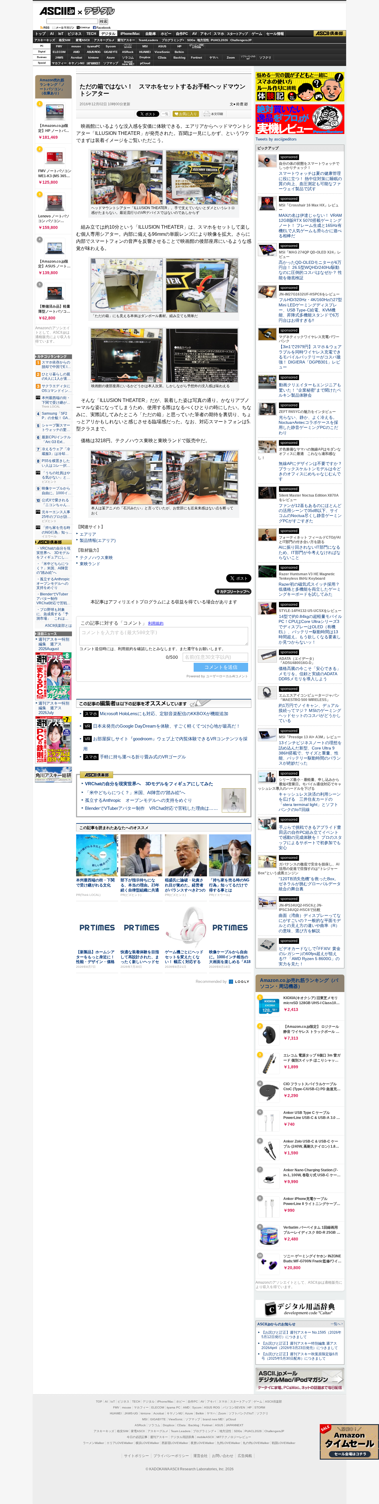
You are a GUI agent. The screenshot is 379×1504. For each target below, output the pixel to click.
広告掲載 (245, 1456)
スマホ (218, 34)
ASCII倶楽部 (330, 33)
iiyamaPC (93, 46)
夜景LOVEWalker (202, 1443)
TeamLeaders (148, 40)
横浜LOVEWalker (147, 1443)
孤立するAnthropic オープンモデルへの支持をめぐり (138, 800)
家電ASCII (83, 40)
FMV (59, 46)
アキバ (205, 34)
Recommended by (212, 981)
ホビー (166, 34)
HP (179, 46)
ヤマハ (213, 57)
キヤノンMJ (76, 63)
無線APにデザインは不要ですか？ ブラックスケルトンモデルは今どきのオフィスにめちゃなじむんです (312, 471)
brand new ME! (213, 1419)
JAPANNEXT (93, 63)
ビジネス (75, 34)
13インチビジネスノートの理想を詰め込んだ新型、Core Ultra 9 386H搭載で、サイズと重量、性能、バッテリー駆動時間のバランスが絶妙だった (310, 752)
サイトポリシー (136, 1456)
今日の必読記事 (137, 1437)
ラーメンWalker (93, 1443)
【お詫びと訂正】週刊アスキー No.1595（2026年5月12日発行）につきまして (301, 1334)
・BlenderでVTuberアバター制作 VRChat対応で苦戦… (53, 598)
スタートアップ (237, 33)
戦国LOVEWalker (283, 1443)
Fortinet (196, 57)
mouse (76, 46)
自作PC (182, 34)
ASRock (128, 52)
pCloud (145, 63)
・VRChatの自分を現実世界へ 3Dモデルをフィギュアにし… (53, 552)
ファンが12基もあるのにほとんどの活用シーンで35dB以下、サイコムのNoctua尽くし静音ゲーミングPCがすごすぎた (310, 513)
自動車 (150, 34)
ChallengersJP (241, 40)
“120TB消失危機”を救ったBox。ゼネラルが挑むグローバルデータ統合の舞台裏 (310, 883)
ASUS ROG (93, 52)
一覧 (165, 114)
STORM (259, 1407)
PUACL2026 (219, 40)
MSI (145, 46)
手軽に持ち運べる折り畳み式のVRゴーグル (143, 756)
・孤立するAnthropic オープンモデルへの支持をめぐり (53, 583)
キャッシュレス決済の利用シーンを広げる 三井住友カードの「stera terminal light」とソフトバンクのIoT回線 (310, 802)
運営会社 (200, 1456)
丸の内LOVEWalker (256, 1443)
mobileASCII (205, 1437)
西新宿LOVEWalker (175, 1443)
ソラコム (128, 57)
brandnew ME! (128, 63)
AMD (76, 52)
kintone (93, 57)
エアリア (88, 534)
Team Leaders (180, 1431)
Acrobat (76, 57)
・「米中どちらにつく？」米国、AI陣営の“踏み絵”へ (52, 568)
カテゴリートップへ (233, 592)
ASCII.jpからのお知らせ (276, 1324)
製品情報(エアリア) (98, 540)
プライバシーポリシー (171, 1456)
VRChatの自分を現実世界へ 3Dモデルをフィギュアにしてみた (149, 783)
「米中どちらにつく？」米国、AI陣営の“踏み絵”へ (135, 792)
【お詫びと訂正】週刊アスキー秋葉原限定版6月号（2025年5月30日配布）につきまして (299, 1356)
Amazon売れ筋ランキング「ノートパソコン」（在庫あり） (52, 86)
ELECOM (59, 52)
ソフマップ (110, 63)
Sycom (111, 46)
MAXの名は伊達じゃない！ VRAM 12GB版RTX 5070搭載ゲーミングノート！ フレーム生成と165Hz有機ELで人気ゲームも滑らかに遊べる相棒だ (310, 225)
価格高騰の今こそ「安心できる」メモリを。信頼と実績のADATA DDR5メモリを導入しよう (310, 673)
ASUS (162, 46)
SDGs (191, 40)
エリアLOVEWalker (120, 1443)
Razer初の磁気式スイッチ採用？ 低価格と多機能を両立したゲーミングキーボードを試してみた (311, 589)
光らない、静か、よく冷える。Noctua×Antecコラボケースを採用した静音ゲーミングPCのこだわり (308, 425)
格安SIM (64, 40)
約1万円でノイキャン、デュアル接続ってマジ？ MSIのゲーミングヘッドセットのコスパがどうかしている (310, 713)
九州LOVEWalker (228, 1443)
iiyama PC (173, 1407)
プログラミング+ (173, 40)
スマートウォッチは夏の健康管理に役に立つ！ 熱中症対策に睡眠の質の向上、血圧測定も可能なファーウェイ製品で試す (310, 181)
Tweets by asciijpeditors (276, 139)
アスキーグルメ (104, 40)
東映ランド (90, 563)
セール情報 (275, 34)
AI (52, 34)
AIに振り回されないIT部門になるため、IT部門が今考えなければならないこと (310, 552)
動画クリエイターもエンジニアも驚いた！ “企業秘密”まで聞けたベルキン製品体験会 (310, 390)
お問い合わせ (222, 1456)
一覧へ (336, 1324)
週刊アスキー (126, 40)
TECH (91, 34)
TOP (99, 1401)
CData (162, 57)
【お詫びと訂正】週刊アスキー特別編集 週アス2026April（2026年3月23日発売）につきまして (299, 1345)
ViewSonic (162, 52)
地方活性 (203, 40)
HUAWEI (145, 52)
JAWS (59, 57)
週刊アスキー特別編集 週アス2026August (53, 644)
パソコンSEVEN (128, 46)
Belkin (179, 52)
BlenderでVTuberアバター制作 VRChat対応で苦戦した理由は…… (151, 808)
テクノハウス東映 (96, 557)
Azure (111, 57)
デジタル (96, 10)
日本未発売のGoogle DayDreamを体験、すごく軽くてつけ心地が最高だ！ (166, 725)
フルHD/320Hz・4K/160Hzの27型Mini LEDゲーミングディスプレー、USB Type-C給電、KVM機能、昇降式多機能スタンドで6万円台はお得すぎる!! (310, 309)
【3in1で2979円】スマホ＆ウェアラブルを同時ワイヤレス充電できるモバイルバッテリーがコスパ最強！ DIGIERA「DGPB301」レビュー (310, 356)
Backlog (179, 57)
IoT (60, 34)
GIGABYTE (110, 52)
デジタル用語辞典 (182, 1437)
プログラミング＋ (205, 1431)
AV (194, 34)
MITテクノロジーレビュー (233, 1437)
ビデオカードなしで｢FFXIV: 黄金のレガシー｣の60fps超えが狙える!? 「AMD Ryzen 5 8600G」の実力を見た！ (310, 956)
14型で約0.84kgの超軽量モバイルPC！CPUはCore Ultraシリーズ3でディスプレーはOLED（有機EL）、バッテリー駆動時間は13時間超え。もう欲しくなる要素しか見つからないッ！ (310, 629)
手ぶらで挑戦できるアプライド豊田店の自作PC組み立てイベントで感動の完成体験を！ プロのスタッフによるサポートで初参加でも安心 (310, 837)
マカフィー (59, 63)
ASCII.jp (57, 11)
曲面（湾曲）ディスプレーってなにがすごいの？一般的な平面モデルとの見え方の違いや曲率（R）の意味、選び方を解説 (310, 923)
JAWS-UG (131, 1413)
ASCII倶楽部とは (58, 625)
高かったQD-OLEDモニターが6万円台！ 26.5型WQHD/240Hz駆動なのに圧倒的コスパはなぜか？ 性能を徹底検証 (310, 270)
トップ (40, 34)
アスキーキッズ (44, 40)
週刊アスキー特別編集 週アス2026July (53, 708)
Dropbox (144, 57)
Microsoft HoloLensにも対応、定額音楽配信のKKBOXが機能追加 (164, 713)
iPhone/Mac (130, 34)
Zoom (231, 57)
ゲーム (257, 34)
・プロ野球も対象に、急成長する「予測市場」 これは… (52, 614)
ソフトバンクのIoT (248, 57)
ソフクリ (265, 57)
